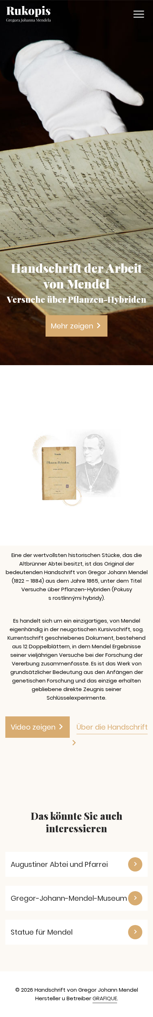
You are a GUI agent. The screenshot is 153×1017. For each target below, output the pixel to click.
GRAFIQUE (105, 998)
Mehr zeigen (73, 326)
